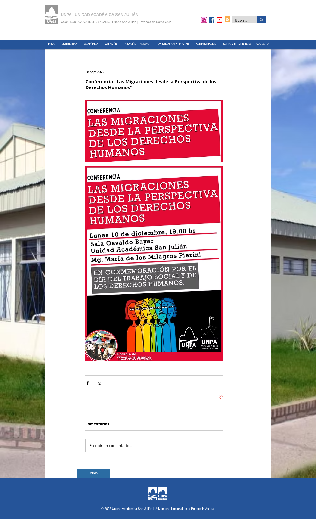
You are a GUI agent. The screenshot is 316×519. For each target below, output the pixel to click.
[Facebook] (211, 19)
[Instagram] (204, 19)
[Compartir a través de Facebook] (87, 383)
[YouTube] (219, 19)
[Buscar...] (261, 19)
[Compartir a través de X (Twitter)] (99, 383)
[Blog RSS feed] (227, 19)
